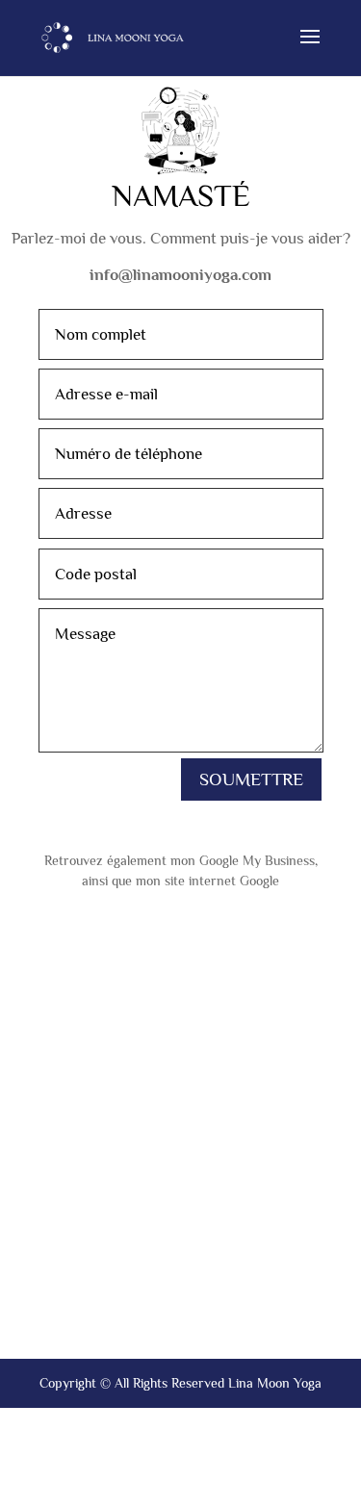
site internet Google (222, 880)
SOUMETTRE (251, 779)
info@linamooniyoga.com (180, 275)
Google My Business (257, 860)
